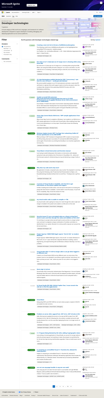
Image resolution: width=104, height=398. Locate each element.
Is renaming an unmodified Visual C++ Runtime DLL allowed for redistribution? (57, 350)
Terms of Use (55, 395)
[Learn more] (10, 48)
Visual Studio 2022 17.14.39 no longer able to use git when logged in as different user (58, 252)
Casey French (88, 334)
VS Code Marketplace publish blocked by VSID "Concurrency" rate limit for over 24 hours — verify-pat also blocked (57, 80)
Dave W (87, 301)
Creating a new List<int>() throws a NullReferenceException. (56, 45)
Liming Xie (87, 81)
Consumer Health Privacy (43, 395)
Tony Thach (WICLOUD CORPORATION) (90, 52)
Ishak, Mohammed (89, 185)
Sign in (100, 12)
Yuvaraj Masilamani (90, 117)
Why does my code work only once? (48, 168)
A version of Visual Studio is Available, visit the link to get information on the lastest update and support (55, 184)
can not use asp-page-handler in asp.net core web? (53, 367)
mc (86, 369)
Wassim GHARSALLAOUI (91, 315)
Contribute (27, 395)
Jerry (86, 218)
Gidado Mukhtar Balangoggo (92, 292)
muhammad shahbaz (90, 321)
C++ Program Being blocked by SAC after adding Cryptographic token (58, 333)
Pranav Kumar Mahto (90, 201)
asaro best (87, 258)
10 (67, 386)
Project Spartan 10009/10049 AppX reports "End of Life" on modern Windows (58, 234)
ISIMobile (87, 135)
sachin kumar (88, 63)
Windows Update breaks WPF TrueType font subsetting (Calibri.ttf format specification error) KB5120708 (57, 133)
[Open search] (97, 12)
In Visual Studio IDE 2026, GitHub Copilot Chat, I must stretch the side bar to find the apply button (57, 286)
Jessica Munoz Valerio (90, 191)
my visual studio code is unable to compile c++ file (52, 199)
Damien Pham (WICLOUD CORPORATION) (91, 207)
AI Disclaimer (5, 395)
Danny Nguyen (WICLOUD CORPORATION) (91, 224)
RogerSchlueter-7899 (90, 169)
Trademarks (73, 395)
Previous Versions (14, 395)
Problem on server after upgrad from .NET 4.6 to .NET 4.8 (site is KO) (58, 314)
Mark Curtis (88, 46)
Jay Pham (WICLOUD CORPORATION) (90, 87)
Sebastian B (88, 253)
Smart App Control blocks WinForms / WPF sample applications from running (58, 116)
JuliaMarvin (88, 276)
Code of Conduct (64, 395)
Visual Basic (40, 300)
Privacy (33, 395)
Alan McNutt (88, 152)
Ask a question (98, 16)
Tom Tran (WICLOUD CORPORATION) (90, 375)
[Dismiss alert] (101, 3)
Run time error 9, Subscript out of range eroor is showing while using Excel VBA (59, 62)
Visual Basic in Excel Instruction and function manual (54, 151)
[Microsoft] (3, 12)
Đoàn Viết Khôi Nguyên (90, 235)
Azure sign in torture (43, 269)
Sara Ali (87, 287)
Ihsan (86, 271)
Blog (21, 395)
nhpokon (87, 351)
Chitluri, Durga (88, 98)
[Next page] (71, 386)
